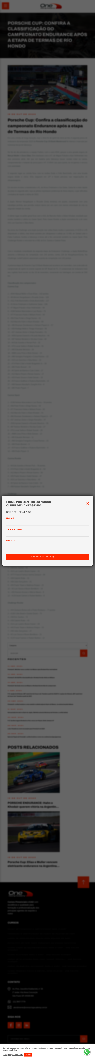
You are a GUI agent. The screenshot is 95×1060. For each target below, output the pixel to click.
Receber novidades (42, 557)
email (11, 541)
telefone (14, 529)
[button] (13, 1055)
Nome (10, 518)
